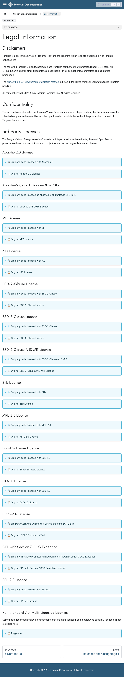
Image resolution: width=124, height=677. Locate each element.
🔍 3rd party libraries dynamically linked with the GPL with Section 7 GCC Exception (51, 556)
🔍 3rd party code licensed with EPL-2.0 (28, 589)
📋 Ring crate (14, 633)
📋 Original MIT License (20, 239)
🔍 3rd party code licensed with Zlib (26, 392)
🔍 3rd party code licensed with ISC (26, 260)
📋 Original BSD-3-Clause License (25, 338)
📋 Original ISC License (20, 272)
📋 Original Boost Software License (26, 469)
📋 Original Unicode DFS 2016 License (28, 206)
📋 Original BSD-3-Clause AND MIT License (30, 370)
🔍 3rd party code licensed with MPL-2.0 (29, 425)
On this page (11, 27)
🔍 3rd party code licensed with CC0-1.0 (28, 490)
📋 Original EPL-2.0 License (22, 601)
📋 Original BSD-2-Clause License (25, 305)
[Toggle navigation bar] (4, 4)
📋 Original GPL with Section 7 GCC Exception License (36, 568)
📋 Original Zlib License (20, 403)
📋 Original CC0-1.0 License (22, 502)
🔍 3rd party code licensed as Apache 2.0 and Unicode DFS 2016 (41, 195)
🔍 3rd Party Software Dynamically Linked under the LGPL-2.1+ (40, 523)
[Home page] (5, 14)
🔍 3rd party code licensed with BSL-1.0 (28, 457)
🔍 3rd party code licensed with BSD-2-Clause (32, 293)
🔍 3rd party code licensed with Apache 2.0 (30, 162)
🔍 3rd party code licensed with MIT (26, 227)
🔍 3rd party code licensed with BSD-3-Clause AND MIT (37, 359)
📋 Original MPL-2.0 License (22, 436)
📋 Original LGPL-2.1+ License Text (26, 535)
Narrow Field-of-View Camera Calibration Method (33, 82)
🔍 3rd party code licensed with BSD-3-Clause (32, 326)
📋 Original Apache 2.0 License (23, 173)
